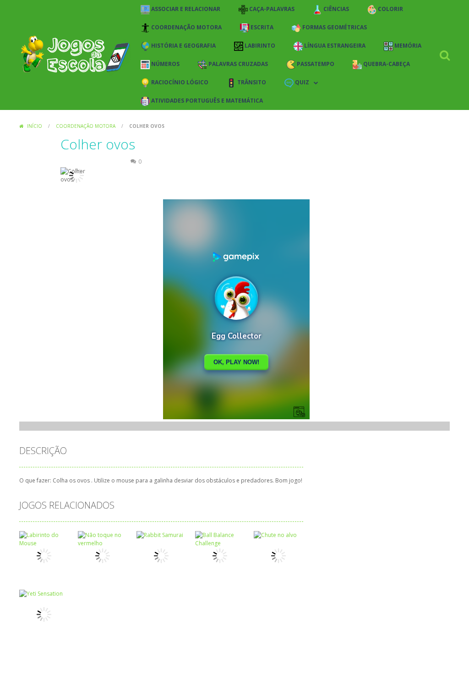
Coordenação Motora (85, 126)
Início (35, 126)
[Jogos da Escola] (75, 54)
